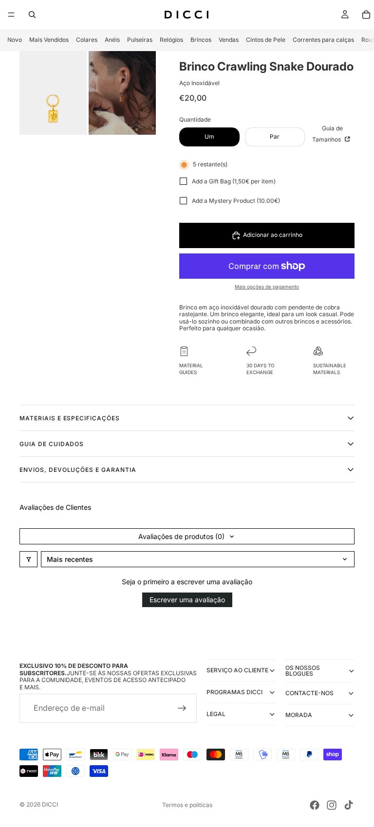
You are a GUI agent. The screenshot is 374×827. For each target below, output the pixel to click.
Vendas (229, 39)
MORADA (298, 715)
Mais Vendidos (49, 39)
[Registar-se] (182, 708)
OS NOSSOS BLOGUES (302, 670)
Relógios (171, 39)
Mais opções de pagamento (267, 286)
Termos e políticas (187, 805)
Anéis (112, 39)
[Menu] (11, 14)
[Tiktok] (349, 805)
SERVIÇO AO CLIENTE (237, 670)
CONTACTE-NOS (309, 693)
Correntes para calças (323, 39)
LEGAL (215, 714)
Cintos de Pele (265, 39)
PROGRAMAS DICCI (234, 692)
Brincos (200, 39)
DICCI (50, 804)
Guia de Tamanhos (327, 134)
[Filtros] (28, 559)
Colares (86, 39)
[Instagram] (331, 805)
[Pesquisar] (32, 14)
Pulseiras (139, 39)
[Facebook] (314, 805)
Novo (14, 39)
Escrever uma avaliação (187, 599)
